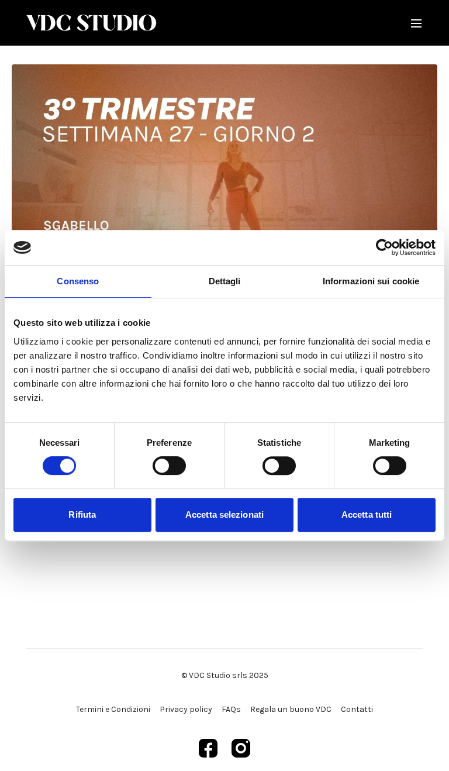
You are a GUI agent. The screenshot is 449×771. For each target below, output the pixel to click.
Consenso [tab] (78, 281)
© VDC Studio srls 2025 (224, 676)
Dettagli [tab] (225, 281)
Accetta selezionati (224, 514)
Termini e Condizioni (113, 709)
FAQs (231, 709)
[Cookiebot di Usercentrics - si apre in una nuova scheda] (384, 247)
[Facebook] (208, 748)
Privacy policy (186, 709)
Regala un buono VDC (290, 709)
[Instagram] (241, 748)
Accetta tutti (366, 514)
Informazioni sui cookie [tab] (371, 281)
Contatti (357, 709)
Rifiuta (82, 514)
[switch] (169, 465)
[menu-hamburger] (416, 22)
